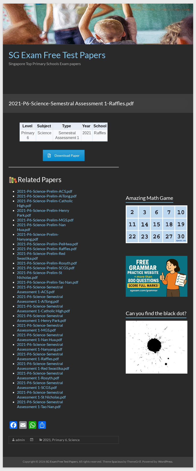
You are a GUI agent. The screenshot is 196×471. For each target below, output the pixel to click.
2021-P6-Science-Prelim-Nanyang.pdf (38, 236)
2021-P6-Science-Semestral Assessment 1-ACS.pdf (40, 289)
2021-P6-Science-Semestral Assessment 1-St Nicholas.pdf (41, 394)
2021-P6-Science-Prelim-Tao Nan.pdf (47, 282)
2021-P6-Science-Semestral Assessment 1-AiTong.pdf (40, 298)
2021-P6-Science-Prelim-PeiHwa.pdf (47, 243)
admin (20, 440)
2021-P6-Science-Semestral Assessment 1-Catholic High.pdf (43, 308)
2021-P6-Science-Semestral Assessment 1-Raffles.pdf (40, 356)
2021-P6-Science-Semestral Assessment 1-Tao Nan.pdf (40, 404)
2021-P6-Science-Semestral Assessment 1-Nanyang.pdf (40, 346)
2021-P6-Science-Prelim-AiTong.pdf (46, 196)
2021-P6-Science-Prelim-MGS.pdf (45, 220)
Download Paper (67, 155)
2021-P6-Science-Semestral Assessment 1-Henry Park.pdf (41, 318)
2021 (47, 440)
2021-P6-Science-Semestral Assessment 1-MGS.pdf (40, 327)
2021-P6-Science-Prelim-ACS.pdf (44, 191)
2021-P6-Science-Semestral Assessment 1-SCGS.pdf (40, 385)
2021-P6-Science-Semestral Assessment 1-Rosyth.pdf (40, 375)
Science (74, 440)
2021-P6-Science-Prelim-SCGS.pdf (45, 267)
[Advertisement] (100, 83)
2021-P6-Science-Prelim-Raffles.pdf (46, 248)
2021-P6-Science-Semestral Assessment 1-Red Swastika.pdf (43, 365)
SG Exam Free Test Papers (57, 55)
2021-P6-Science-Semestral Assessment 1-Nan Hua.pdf (40, 337)
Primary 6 (59, 440)
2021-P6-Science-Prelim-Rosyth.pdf (47, 263)
